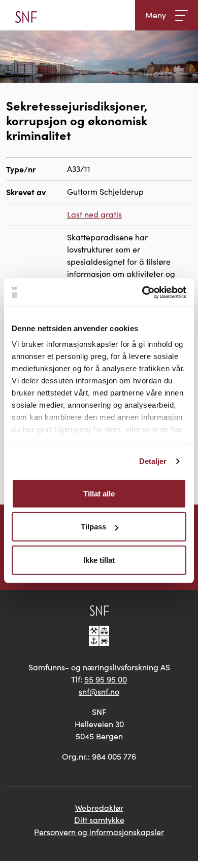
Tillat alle (99, 493)
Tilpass (93, 526)
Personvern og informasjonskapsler (99, 832)
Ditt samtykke (99, 819)
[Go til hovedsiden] (26, 15)
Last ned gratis (94, 214)
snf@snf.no (99, 691)
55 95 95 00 (105, 679)
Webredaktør (99, 807)
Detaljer (153, 461)
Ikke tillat (99, 559)
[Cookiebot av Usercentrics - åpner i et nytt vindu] (142, 292)
